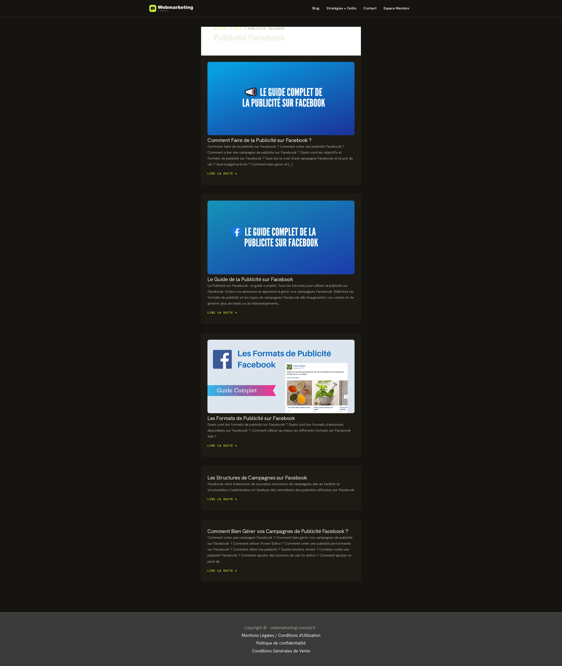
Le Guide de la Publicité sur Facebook (250, 279)
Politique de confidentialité (281, 643)
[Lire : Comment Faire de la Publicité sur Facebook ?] (281, 98)
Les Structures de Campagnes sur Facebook (257, 477)
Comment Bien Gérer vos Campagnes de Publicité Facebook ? (277, 531)
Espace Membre (396, 8)
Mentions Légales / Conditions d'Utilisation (281, 635)
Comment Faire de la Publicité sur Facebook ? (259, 140)
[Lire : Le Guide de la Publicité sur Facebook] (281, 237)
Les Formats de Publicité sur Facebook (251, 418)
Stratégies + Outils (341, 8)
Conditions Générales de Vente (281, 651)
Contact (369, 8)
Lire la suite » (222, 173)
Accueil (221, 29)
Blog (315, 8)
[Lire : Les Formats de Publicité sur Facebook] (281, 376)
